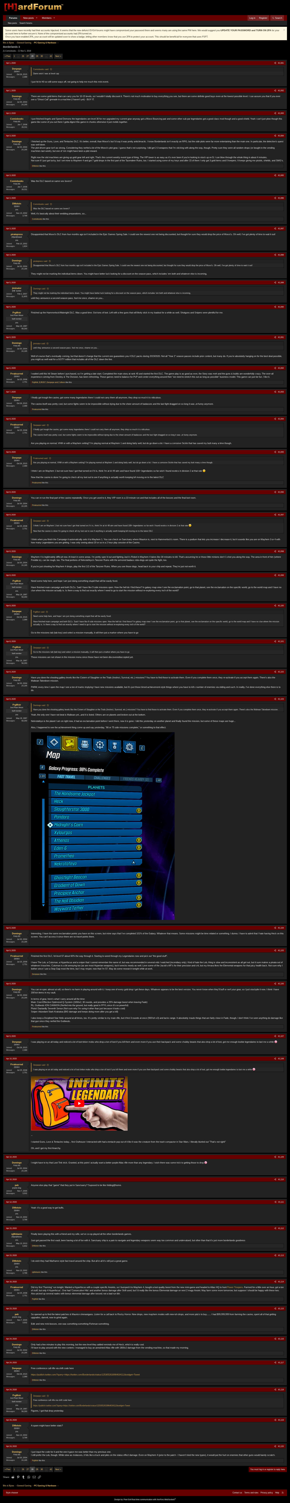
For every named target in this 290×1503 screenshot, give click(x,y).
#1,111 (281, 1202)
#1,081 (281, 63)
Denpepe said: (39, 425)
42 (51, 56)
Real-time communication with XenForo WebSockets (154, 1499)
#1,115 (281, 1309)
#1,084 (281, 136)
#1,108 (281, 1059)
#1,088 (281, 255)
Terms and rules (251, 1493)
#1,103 (281, 699)
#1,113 (281, 1255)
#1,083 (281, 113)
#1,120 (281, 1446)
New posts (28, 18)
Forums (13, 18)
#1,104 (281, 928)
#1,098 (281, 551)
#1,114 (281, 1282)
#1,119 (281, 1420)
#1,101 (281, 641)
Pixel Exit (127, 1499)
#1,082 (281, 90)
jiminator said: (39, 343)
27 (28, 56)
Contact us (237, 1493)
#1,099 (281, 575)
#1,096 (281, 492)
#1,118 (281, 1390)
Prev (8, 56)
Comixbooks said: (41, 69)
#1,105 (281, 950)
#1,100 (281, 606)
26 (23, 56)
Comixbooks (10, 51)
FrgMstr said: (39, 612)
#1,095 (281, 452)
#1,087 (281, 229)
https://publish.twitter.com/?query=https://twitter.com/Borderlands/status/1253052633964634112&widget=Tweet (85, 1374)
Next (57, 56)
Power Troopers (235, 1287)
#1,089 (281, 282)
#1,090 (281, 307)
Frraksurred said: (40, 458)
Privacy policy (267, 1493)
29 (37, 56)
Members (47, 18)
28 (32, 56)
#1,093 (281, 392)
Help (277, 1493)
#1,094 (281, 419)
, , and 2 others (48, 382)
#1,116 (281, 1339)
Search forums (25, 23)
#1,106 (281, 984)
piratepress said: (40, 261)
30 (42, 56)
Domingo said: (39, 289)
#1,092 (281, 368)
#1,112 (281, 1228)
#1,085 (281, 175)
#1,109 (281, 1157)
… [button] (18, 56)
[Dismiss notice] (283, 30)
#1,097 (281, 515)
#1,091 (281, 337)
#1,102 (281, 672)
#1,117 (281, 1362)
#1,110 (281, 1179)
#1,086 (281, 198)
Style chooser (12, 1493)
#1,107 (281, 1036)
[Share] (275, 63)
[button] (36, 18)
